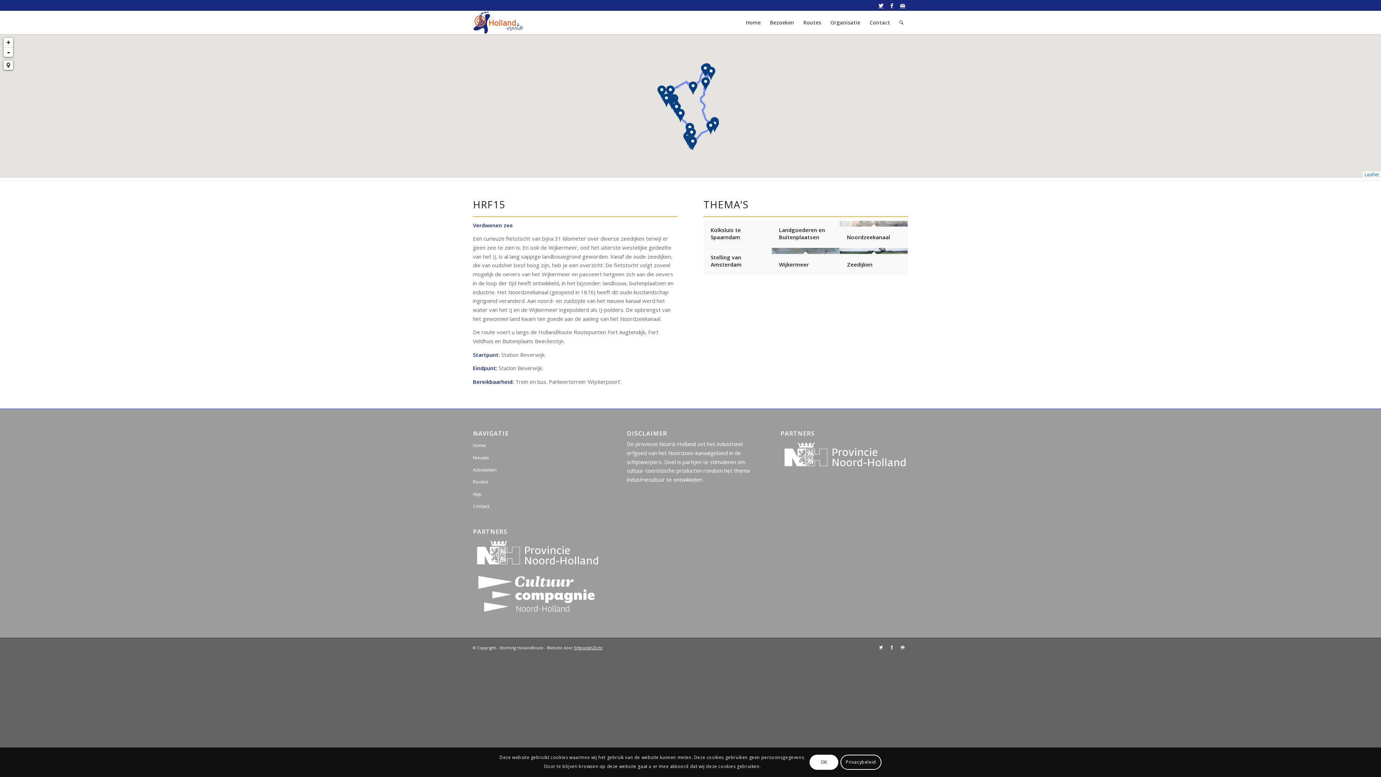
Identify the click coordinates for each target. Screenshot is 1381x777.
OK (824, 762)
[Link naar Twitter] (881, 5)
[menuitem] (753, 22)
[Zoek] (901, 22)
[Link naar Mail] (902, 5)
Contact (481, 506)
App (477, 494)
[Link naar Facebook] (892, 5)
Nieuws (481, 457)
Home (479, 445)
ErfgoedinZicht (588, 647)
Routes (480, 481)
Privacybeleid (861, 762)
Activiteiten (485, 470)
